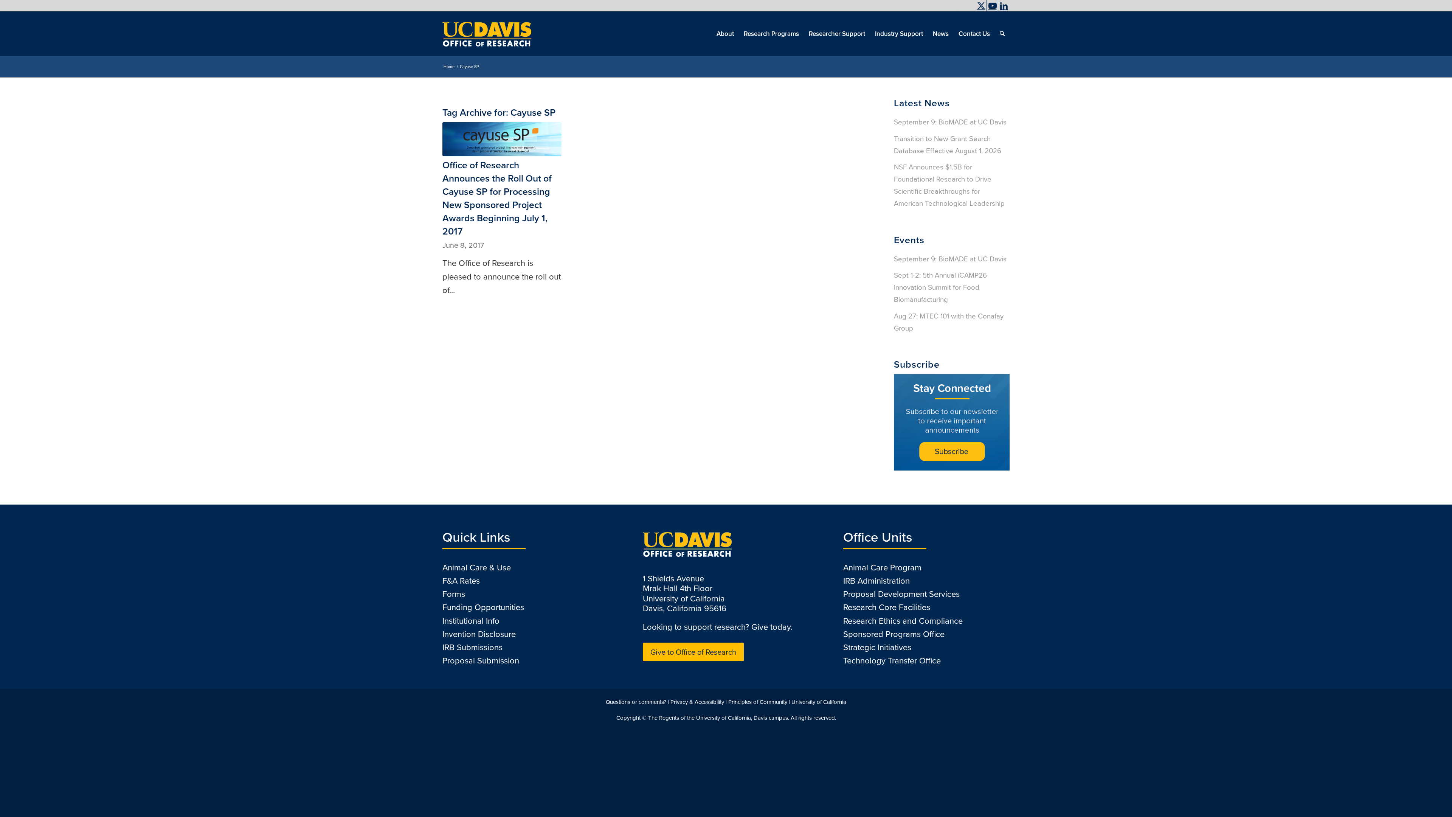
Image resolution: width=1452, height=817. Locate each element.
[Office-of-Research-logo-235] (486, 33)
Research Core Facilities (886, 607)
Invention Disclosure (479, 634)
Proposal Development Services (901, 594)
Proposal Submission (480, 660)
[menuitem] (960, 13)
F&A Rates (461, 580)
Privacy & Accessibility (697, 702)
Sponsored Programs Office (894, 634)
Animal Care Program (882, 567)
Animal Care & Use (476, 567)
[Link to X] (981, 5)
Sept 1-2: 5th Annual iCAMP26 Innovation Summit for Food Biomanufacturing (940, 287)
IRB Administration (876, 580)
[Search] (1002, 33)
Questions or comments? (636, 702)
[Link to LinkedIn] (1004, 5)
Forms (453, 594)
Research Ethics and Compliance (903, 620)
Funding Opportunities (483, 607)
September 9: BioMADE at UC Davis (950, 122)
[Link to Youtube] (992, 5)
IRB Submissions (472, 647)
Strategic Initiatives (877, 647)
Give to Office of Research (693, 651)
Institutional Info (471, 620)
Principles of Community (757, 702)
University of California (818, 702)
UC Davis (962, 13)
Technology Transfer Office (892, 660)
